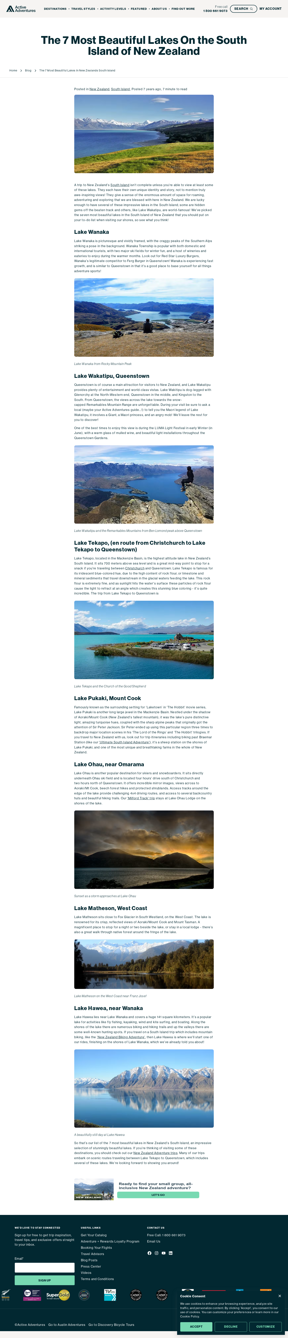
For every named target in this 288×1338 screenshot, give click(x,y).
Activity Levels (113, 9)
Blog (28, 70)
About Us (159, 9)
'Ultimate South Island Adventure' (124, 742)
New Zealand (100, 89)
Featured (139, 9)
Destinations (55, 9)
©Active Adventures (30, 1325)
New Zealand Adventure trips (155, 1153)
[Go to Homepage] (21, 9)
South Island (120, 89)
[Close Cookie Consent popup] (280, 1296)
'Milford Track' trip (141, 798)
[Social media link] (149, 1253)
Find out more (183, 9)
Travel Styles (83, 9)
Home (13, 70)
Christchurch (134, 568)
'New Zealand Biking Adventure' (121, 1037)
